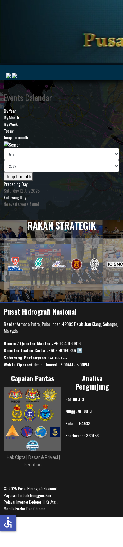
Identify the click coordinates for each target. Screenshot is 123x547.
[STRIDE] (12, 431)
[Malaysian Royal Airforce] (45, 411)
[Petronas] (38, 264)
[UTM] (76, 264)
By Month (11, 117)
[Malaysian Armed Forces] (49, 394)
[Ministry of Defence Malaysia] (15, 394)
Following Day (15, 197)
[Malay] (8, 76)
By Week (11, 124)
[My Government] (32, 394)
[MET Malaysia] (58, 264)
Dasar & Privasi (43, 457)
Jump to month (16, 137)
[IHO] (15, 264)
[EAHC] (41, 431)
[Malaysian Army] (17, 411)
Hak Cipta (16, 457)
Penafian (33, 464)
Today (8, 130)
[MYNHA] (32, 445)
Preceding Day (15, 184)
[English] (14, 76)
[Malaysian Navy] (30, 411)
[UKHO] (94, 264)
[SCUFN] (55, 431)
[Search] (12, 144)
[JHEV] (26, 431)
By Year (10, 110)
